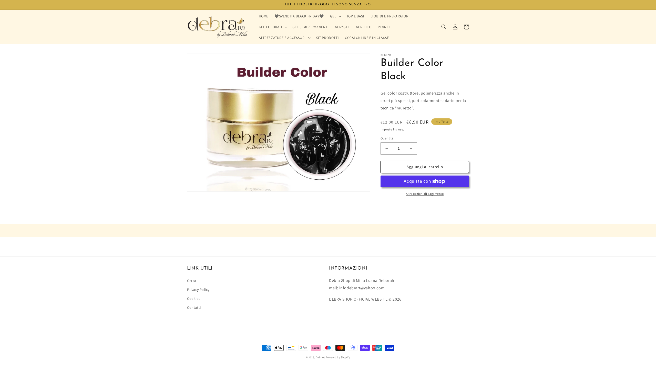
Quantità (387, 138)
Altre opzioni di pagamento (425, 194)
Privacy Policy (198, 289)
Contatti (194, 307)
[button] (335, 16)
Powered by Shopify (338, 357)
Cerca (191, 280)
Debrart (320, 357)
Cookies (193, 298)
